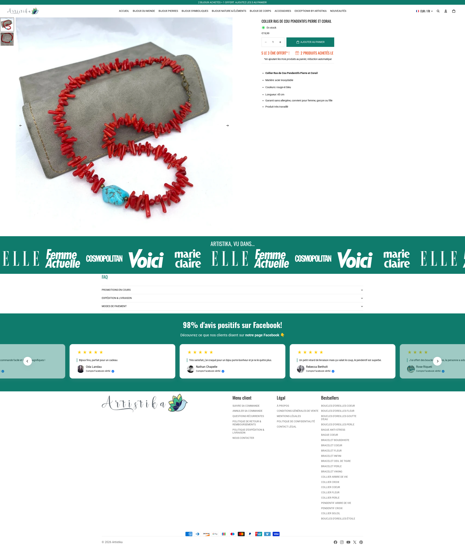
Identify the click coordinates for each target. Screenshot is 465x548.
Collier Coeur (330, 487)
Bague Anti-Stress (333, 429)
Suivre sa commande (246, 405)
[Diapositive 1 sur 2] (7, 24)
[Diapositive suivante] (228, 126)
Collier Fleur (330, 492)
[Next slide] (437, 361)
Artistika (117, 542)
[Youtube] (348, 542)
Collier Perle (330, 497)
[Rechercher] (438, 11)
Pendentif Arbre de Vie (336, 502)
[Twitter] (355, 542)
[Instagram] (342, 542)
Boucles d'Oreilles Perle (337, 424)
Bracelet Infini (331, 455)
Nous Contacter (243, 437)
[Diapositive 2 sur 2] (7, 39)
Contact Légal (286, 426)
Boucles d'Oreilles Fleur (337, 410)
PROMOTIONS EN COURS (116, 289)
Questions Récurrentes (248, 416)
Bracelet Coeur (331, 445)
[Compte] (446, 11)
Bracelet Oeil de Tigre (336, 461)
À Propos (283, 405)
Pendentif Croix (332, 508)
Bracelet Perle (331, 466)
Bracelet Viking (331, 471)
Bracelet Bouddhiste (335, 440)
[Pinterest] (361, 542)
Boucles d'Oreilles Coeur (338, 405)
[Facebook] (335, 542)
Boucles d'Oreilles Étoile (338, 518)
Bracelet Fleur (331, 450)
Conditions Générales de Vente (297, 410)
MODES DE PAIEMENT (114, 306)
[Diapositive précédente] (20, 126)
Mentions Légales (289, 416)
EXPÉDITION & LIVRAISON (117, 298)
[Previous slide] (27, 361)
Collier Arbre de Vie (334, 476)
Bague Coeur (329, 434)
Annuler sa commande (247, 410)
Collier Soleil (330, 513)
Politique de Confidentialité (296, 421)
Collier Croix (330, 482)
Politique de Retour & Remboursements (246, 423)
